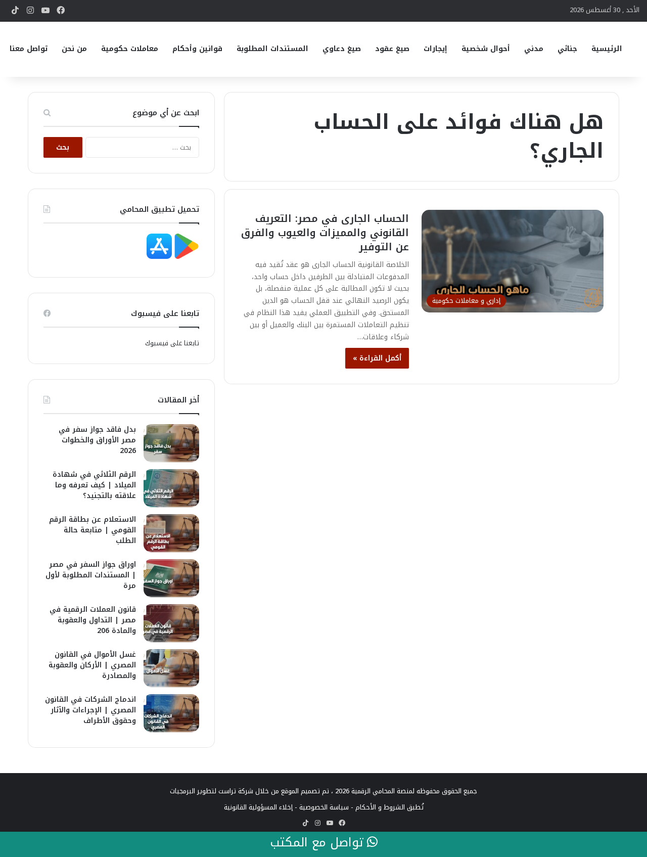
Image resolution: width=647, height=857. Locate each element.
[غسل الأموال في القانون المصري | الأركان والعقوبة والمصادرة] (171, 668)
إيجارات (435, 49)
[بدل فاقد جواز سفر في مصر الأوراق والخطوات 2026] (171, 443)
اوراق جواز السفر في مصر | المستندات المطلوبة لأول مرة (90, 575)
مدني (533, 49)
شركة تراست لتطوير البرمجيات (211, 791)
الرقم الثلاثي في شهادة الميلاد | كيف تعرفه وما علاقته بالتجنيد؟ (94, 485)
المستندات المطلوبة (272, 49)
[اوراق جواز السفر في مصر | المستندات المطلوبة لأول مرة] (171, 578)
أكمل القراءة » (377, 358)
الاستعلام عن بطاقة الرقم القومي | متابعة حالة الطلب (92, 530)
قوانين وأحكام (197, 49)
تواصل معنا (29, 49)
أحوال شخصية (485, 49)
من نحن (74, 49)
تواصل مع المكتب (318, 843)
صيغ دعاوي (341, 49)
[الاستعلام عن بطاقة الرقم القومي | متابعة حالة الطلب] (171, 533)
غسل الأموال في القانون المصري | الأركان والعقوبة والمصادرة (92, 665)
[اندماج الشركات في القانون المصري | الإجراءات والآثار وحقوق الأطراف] (171, 713)
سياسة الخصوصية (324, 807)
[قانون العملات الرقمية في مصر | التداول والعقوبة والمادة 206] (171, 623)
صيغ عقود (392, 49)
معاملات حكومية (129, 49)
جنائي (567, 49)
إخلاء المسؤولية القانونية (258, 807)
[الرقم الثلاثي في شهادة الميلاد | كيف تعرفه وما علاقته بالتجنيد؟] (171, 488)
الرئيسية (606, 49)
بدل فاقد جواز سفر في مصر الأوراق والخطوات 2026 (97, 440)
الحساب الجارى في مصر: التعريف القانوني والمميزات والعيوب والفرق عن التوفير (325, 232)
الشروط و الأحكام (380, 807)
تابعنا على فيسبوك (172, 343)
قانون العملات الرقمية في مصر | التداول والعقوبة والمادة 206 (93, 620)
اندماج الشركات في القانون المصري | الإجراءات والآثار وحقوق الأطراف (90, 710)
